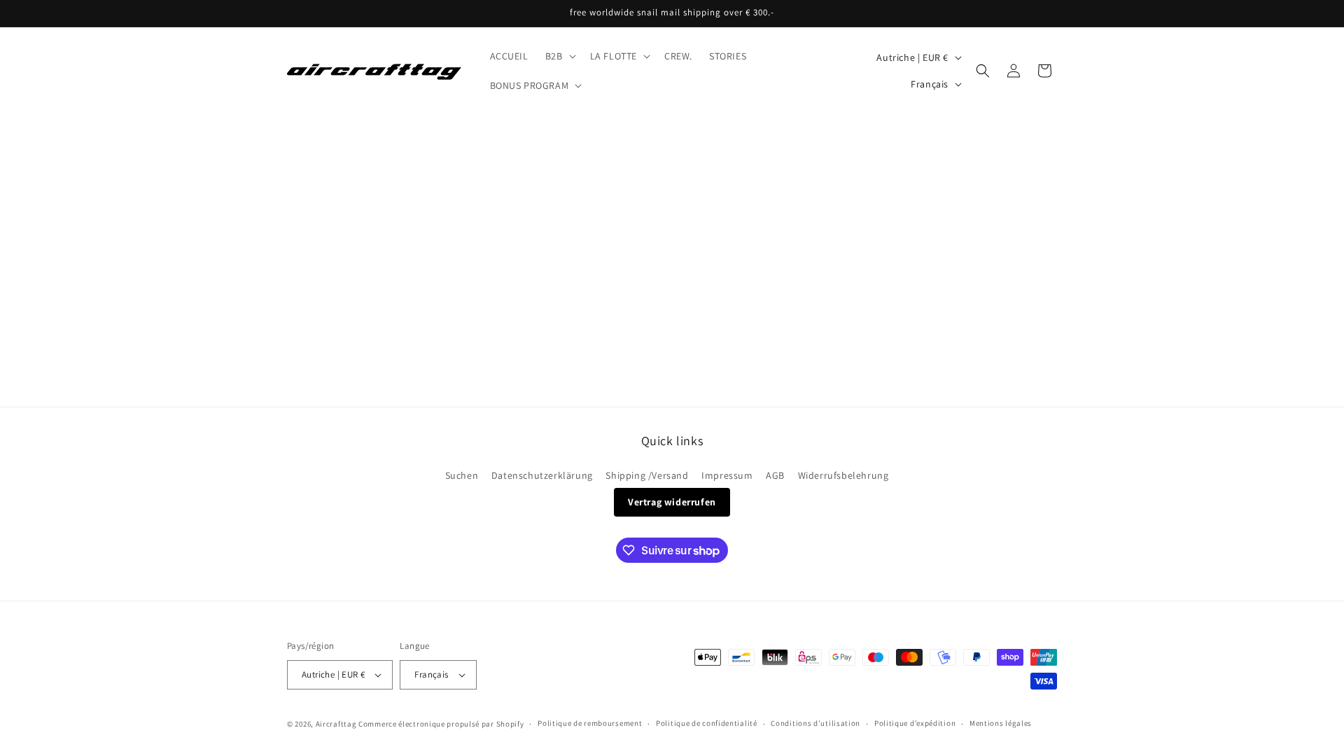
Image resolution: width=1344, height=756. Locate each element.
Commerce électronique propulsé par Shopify (441, 724)
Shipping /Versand (647, 475)
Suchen (462, 475)
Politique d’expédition (914, 723)
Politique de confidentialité (706, 723)
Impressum (726, 475)
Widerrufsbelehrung (843, 475)
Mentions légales (1000, 723)
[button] (559, 56)
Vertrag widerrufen (672, 502)
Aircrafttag (336, 724)
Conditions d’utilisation (815, 723)
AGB (775, 475)
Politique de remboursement (590, 723)
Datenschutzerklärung (542, 475)
